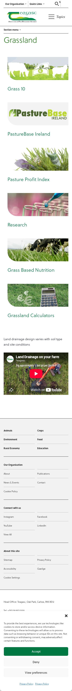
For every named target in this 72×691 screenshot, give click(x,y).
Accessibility (10, 568)
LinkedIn (41, 525)
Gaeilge (41, 568)
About (7, 473)
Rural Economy (12, 448)
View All (8, 534)
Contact (41, 482)
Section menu (11, 29)
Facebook (42, 516)
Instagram (9, 516)
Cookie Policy (10, 491)
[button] (66, 616)
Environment (10, 439)
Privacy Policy (26, 683)
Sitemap (8, 559)
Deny (36, 662)
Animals (8, 430)
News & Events (11, 482)
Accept (36, 651)
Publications (43, 473)
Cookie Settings (12, 577)
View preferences (36, 673)
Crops (40, 430)
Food (40, 439)
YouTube (8, 525)
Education (42, 448)
